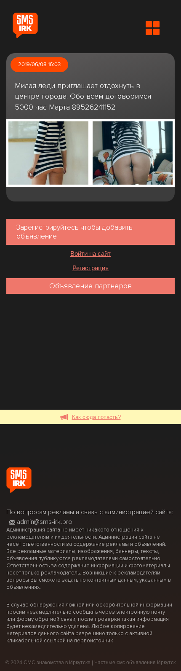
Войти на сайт (90, 253)
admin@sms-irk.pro (44, 522)
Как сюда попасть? (96, 417)
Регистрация (90, 267)
